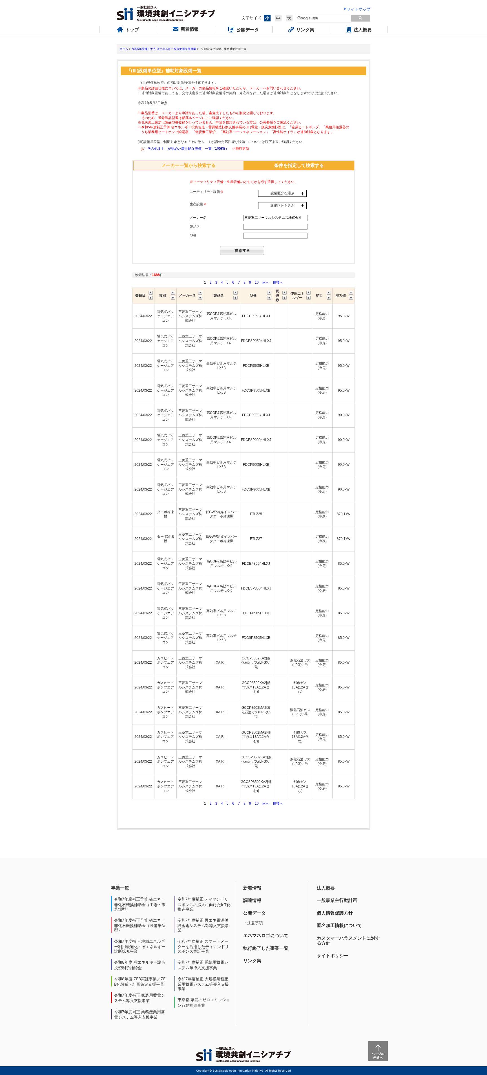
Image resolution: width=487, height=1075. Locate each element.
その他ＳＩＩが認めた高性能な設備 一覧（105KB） (188, 149)
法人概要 (326, 887)
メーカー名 (198, 218)
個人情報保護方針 (335, 912)
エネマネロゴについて (265, 935)
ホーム (124, 48)
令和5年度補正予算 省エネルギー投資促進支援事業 (164, 48)
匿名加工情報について (339, 925)
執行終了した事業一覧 (265, 948)
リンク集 (252, 960)
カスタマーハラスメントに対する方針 (348, 940)
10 (257, 282)
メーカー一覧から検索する (188, 165)
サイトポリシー (332, 955)
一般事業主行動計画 (337, 900)
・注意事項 (253, 922)
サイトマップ (358, 9)
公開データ (254, 913)
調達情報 (252, 900)
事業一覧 (120, 888)
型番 (193, 235)
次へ (265, 282)
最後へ (278, 282)
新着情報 (252, 887)
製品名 (195, 227)
